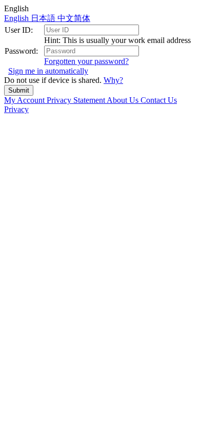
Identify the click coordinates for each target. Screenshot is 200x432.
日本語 (44, 18)
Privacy (16, 109)
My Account (25, 100)
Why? (113, 80)
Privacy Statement (77, 100)
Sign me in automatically (48, 71)
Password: (21, 51)
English (17, 18)
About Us (124, 100)
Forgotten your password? (86, 61)
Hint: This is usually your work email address (117, 40)
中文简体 (73, 18)
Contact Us (159, 100)
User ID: (19, 30)
